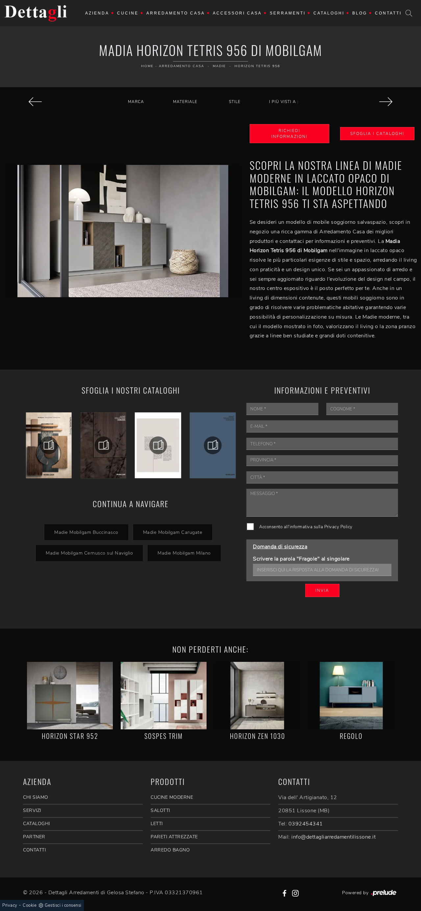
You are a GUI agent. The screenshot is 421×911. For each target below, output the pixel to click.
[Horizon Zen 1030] (257, 695)
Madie (219, 66)
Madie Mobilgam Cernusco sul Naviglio (89, 553)
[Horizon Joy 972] (386, 101)
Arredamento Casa (175, 13)
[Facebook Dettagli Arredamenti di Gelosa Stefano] (284, 892)
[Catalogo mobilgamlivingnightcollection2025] (212, 445)
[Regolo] (351, 695)
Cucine (127, 13)
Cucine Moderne (172, 797)
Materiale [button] (185, 101)
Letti (157, 823)
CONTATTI (34, 850)
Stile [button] (234, 101)
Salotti (160, 810)
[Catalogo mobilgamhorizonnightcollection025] (158, 445)
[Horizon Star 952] (70, 695)
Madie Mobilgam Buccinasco (86, 532)
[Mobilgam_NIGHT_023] (103, 445)
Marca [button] (136, 101)
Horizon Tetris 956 (257, 66)
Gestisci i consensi (63, 905)
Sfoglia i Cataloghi (377, 133)
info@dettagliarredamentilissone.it (333, 837)
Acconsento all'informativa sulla (306, 527)
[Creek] (35, 101)
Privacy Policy (338, 527)
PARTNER (34, 837)
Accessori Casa (237, 13)
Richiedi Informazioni (289, 133)
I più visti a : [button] (284, 101)
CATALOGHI (36, 823)
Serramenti (288, 13)
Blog (359, 13)
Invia (322, 590)
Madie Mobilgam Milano (184, 553)
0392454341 (305, 823)
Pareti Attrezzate (174, 837)
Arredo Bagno (170, 850)
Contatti (388, 13)
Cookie (30, 905)
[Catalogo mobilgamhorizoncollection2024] (48, 445)
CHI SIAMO (35, 797)
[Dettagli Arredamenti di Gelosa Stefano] (36, 13)
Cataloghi (328, 13)
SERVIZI (32, 810)
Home (147, 66)
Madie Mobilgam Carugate (173, 532)
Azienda (97, 13)
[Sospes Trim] (164, 695)
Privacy (9, 905)
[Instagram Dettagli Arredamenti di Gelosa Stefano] (295, 892)
